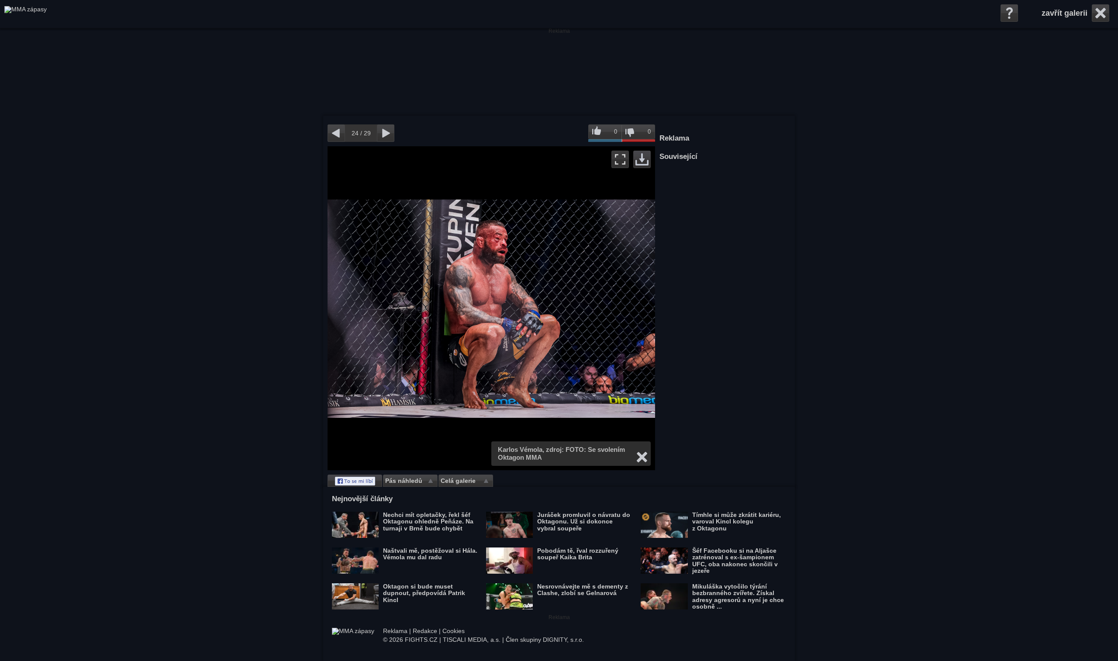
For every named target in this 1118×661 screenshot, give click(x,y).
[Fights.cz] (25, 14)
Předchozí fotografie (409, 308)
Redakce (425, 630)
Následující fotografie (573, 308)
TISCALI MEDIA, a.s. (471, 639)
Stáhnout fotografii (642, 159)
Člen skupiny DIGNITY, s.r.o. (545, 639)
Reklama (395, 630)
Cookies (453, 630)
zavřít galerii (1064, 13)
